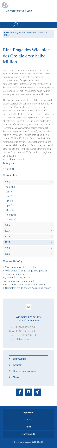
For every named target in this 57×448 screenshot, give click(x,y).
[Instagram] (28, 392)
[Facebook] (19, 392)
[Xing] (37, 392)
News (16, 377)
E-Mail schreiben (25, 339)
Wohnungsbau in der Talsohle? (20, 267)
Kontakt (17, 364)
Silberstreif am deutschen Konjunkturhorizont (28, 288)
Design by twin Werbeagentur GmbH (28, 444)
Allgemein (9, 168)
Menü (51, 25)
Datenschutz (28, 434)
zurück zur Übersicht (15, 159)
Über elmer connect (24, 371)
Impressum (19, 358)
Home (6, 33)
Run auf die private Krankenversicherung (25, 284)
